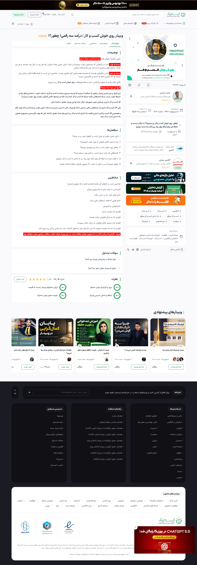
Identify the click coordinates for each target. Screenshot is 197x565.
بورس (47, 505)
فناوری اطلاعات (151, 416)
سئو (58, 505)
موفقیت (164, 235)
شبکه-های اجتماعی (150, 505)
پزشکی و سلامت (176, 434)
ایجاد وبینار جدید (56, 428)
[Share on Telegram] (133, 249)
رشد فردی (63, 500)
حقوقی (179, 453)
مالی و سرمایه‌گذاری (174, 416)
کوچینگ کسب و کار (146, 238)
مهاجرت (154, 434)
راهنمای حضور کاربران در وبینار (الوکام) (108, 459)
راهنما (54, 14)
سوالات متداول (57, 440)
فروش (20, 500)
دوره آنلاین (107, 500)
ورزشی (154, 440)
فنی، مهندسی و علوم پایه (147, 422)
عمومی (179, 477)
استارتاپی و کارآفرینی (171, 238)
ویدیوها (60, 416)
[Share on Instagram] (128, 249)
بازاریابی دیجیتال (136, 500)
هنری (155, 446)
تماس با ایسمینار (56, 465)
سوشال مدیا (71, 505)
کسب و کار (158, 238)
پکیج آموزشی (152, 453)
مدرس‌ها (60, 459)
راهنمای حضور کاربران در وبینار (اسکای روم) (106, 446)
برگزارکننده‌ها (58, 453)
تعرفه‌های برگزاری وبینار (54, 434)
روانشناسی (178, 459)
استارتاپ (77, 500)
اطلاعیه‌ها (46, 14)
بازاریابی (179, 428)
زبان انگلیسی (87, 505)
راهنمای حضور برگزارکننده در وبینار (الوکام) (107, 453)
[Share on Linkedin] (137, 249)
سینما (180, 471)
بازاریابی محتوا (47, 500)
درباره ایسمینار (58, 422)
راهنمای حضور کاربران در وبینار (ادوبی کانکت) (106, 434)
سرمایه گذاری (103, 505)
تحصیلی (179, 440)
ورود (27, 24)
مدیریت (154, 428)
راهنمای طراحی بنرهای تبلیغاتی (111, 422)
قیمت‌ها (61, 14)
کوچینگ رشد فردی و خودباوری (149, 235)
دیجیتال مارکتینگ (157, 500)
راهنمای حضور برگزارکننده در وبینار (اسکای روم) (105, 440)
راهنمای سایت (117, 416)
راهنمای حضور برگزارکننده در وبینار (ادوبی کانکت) (104, 428)
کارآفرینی (133, 505)
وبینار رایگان (119, 505)
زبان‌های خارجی (176, 465)
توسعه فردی (173, 235)
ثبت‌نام (20, 24)
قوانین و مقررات (57, 446)
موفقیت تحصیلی (171, 505)
